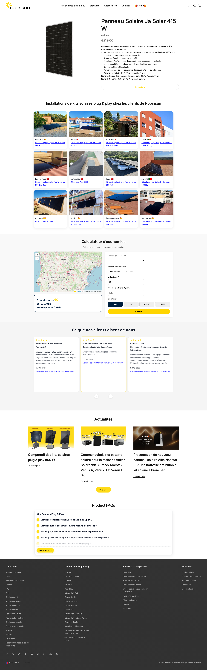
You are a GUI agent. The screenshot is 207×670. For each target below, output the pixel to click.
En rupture (140, 87)
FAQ (7, 589)
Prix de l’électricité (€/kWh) (119, 288)
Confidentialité (188, 572)
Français (27, 663)
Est (131, 304)
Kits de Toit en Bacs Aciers (75, 618)
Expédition (186, 585)
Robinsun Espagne (14, 601)
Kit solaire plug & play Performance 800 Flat (148, 375)
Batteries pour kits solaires (134, 576)
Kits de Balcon (70, 605)
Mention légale (188, 589)
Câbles (126, 604)
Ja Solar (105, 35)
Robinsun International (15, 618)
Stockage (94, 5)
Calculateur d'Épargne (73, 626)
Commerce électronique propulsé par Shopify (186, 663)
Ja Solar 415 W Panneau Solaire (146, 76)
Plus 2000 (68, 589)
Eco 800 (67, 580)
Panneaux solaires (131, 596)
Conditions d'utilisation (191, 576)
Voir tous (103, 490)
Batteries (127, 572)
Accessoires (110, 5)
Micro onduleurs (130, 600)
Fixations (127, 608)
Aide (8, 593)
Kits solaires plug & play (72, 5)
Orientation (112, 299)
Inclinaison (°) (113, 277)
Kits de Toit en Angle (73, 614)
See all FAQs (45, 550)
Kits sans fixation (71, 622)
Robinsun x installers (14, 622)
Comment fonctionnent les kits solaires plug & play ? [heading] (66, 543)
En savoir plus (34, 466)
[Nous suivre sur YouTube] (32, 654)
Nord (163, 304)
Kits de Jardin (70, 597)
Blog (8, 576)
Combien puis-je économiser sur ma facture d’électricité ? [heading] (69, 526)
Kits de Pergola (70, 601)
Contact (126, 5)
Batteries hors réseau (132, 585)
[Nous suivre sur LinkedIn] (44, 654)
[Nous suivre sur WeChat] (57, 654)
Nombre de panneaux (117, 256)
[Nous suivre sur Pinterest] (25, 654)
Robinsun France (13, 605)
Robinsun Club (12, 597)
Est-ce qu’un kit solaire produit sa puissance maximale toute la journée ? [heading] (75, 537)
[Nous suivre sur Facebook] (7, 654)
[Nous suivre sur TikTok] (38, 654)
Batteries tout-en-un (132, 580)
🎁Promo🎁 (140, 5)
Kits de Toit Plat (71, 593)
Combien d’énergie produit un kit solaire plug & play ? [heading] (66, 520)
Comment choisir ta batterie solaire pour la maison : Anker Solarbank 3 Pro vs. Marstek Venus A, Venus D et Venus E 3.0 (103, 465)
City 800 (68, 585)
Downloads (10, 639)
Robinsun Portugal (13, 614)
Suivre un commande (15, 626)
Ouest (147, 304)
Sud (115, 304)
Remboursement (189, 580)
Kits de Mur (69, 609)
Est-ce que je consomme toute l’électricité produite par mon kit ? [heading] (72, 531)
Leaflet (78, 291)
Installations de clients (15, 580)
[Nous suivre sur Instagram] (19, 654)
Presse (9, 630)
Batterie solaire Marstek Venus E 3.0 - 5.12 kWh (56, 363)
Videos (9, 634)
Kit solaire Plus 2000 (79, 182)
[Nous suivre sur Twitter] (13, 654)
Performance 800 (71, 576)
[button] (37, 255)
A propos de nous (13, 572)
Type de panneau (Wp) (117, 266)
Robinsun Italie (12, 609)
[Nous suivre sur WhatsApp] (50, 654)
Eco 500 (67, 572)
